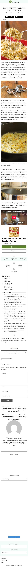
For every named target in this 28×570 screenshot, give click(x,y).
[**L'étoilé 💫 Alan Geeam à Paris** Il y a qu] (14, 502)
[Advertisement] (14, 464)
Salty (25, 352)
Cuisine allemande (10, 352)
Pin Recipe (14, 251)
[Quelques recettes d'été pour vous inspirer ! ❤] (14, 519)
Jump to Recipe (10, 16)
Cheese (3, 352)
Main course (17, 352)
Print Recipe (19, 16)
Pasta (22, 352)
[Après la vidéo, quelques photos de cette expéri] (14, 486)
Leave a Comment (18, 12)
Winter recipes (16, 353)
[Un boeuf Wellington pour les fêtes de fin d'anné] (14, 532)
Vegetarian (10, 353)
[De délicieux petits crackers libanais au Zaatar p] (14, 525)
